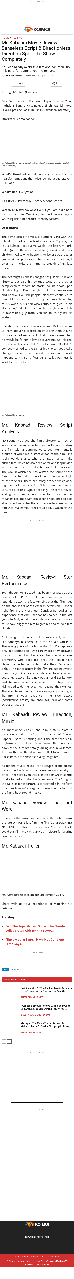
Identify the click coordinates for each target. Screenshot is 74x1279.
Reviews (17, 37)
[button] (56, 83)
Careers (34, 1256)
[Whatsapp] (16, 963)
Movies (59, 1261)
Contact (25, 1256)
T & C (42, 1256)
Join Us (21, 83)
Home (5, 37)
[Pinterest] (37, 1231)
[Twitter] (10, 963)
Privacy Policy (53, 1256)
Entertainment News (33, 997)
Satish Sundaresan (13, 75)
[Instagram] (32, 1231)
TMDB (46, 1264)
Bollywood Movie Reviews (35, 1014)
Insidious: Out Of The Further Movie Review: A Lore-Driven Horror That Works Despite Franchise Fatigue (46, 990)
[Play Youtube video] (37, 872)
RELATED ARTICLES (14, 979)
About (17, 1256)
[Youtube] (46, 1231)
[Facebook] (4, 963)
